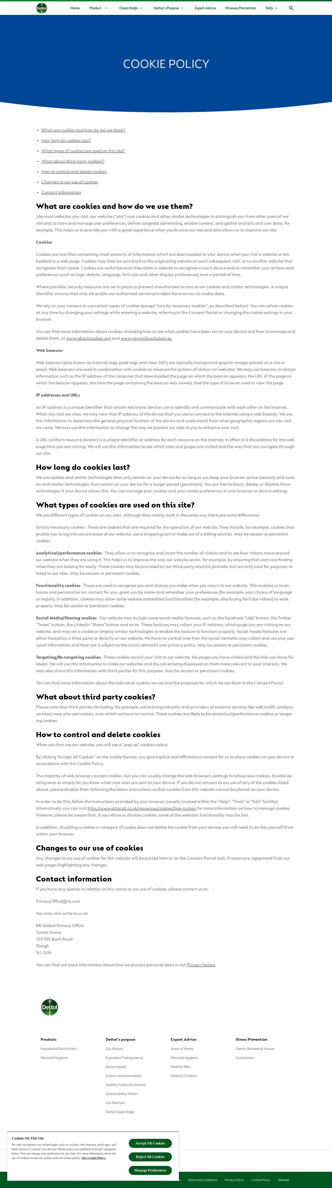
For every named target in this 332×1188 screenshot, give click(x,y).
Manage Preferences (150, 1170)
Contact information (61, 192)
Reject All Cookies (150, 1157)
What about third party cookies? (72, 161)
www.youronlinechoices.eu (146, 338)
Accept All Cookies (150, 1143)
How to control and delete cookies (74, 171)
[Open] (291, 8)
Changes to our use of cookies (69, 182)
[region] (93, 1156)
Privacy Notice (201, 964)
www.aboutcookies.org (88, 338)
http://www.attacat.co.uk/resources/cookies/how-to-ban (142, 808)
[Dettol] (41, 8)
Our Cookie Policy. (94, 1158)
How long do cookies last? (66, 140)
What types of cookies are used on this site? (83, 150)
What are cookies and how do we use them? (83, 130)
